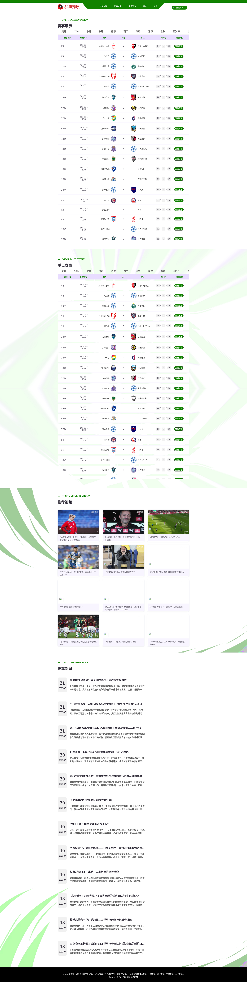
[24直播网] (69, 8)
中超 (88, 31)
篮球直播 (117, 6)
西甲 (125, 31)
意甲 (150, 31)
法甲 (138, 31)
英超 (63, 31)
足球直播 (103, 6)
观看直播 (178, 46)
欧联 (163, 31)
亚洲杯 (176, 31)
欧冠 (101, 31)
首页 (91, 6)
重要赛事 (132, 6)
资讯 (145, 6)
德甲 (113, 31)
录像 (155, 6)
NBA (76, 31)
